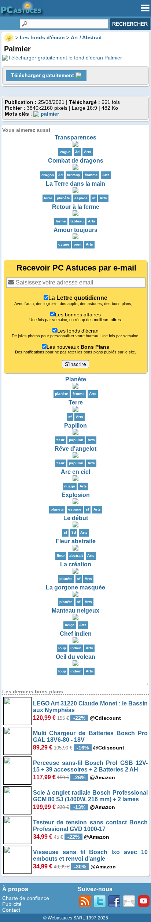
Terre (76, 402)
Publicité (12, 904)
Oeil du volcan (75, 657)
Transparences (75, 137)
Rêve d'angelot (75, 449)
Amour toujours (75, 230)
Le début (75, 518)
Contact (11, 910)
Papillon (75, 425)
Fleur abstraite (76, 541)
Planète (75, 379)
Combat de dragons (75, 160)
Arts (87, 152)
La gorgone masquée (75, 587)
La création (75, 564)
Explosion (76, 495)
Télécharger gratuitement (43, 75)
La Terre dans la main (75, 184)
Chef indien (76, 634)
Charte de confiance (25, 898)
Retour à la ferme (75, 207)
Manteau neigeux (75, 610)
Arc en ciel (75, 472)
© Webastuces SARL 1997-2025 (75, 918)
